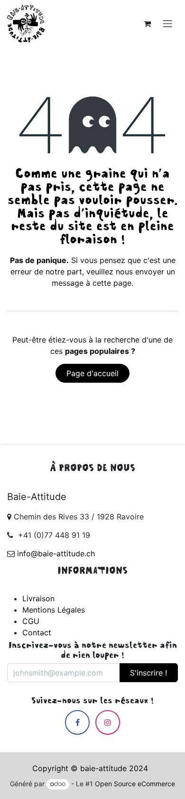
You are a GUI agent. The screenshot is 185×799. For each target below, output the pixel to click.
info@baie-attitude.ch (56, 553)
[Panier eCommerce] (147, 24)
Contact (36, 632)
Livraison (38, 598)
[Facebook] (77, 722)
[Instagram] (107, 722)
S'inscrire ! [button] (148, 672)
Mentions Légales (53, 610)
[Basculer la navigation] (167, 23)
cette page (111, 283)
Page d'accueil (92, 373)
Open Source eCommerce (135, 784)
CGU (30, 621)
